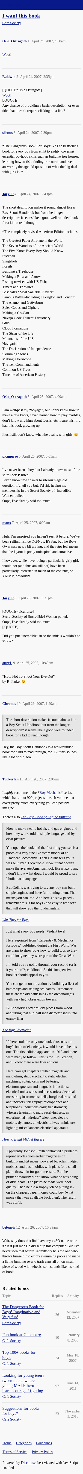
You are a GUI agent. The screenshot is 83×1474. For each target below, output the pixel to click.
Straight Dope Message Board (24, 5)
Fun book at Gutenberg (21, 1334)
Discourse (28, 1463)
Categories (24, 1443)
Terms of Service (15, 1452)
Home (7, 1443)
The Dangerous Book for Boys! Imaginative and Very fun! (23, 1311)
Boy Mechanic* (51, 792)
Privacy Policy (42, 1452)
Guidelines (44, 1443)
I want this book (21, 15)
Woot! (6, 54)
